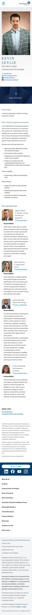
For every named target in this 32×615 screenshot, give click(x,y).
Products (4, 484)
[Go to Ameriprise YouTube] (19, 471)
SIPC (24, 607)
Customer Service (7, 525)
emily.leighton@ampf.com (23, 269)
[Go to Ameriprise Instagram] (26, 471)
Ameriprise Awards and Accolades (12, 414)
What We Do (6, 479)
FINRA (18, 607)
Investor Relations (7, 516)
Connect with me (9, 78)
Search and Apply (16, 466)
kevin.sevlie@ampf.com (10, 75)
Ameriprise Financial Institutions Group (14, 502)
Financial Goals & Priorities (10, 488)
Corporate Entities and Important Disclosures (16, 540)
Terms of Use (6, 543)
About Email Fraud (7, 550)
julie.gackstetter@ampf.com (22, 373)
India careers (6, 530)
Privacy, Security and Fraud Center (12, 546)
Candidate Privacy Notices (10, 553)
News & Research (7, 493)
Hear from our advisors (11, 80)
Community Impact (8, 512)
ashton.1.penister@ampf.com (22, 305)
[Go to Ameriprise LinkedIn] (6, 471)
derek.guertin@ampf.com (24, 220)
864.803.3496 (8, 73)
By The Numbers (7, 412)
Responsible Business (9, 507)
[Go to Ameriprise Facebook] (13, 471)
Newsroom (5, 521)
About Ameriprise (7, 498)
